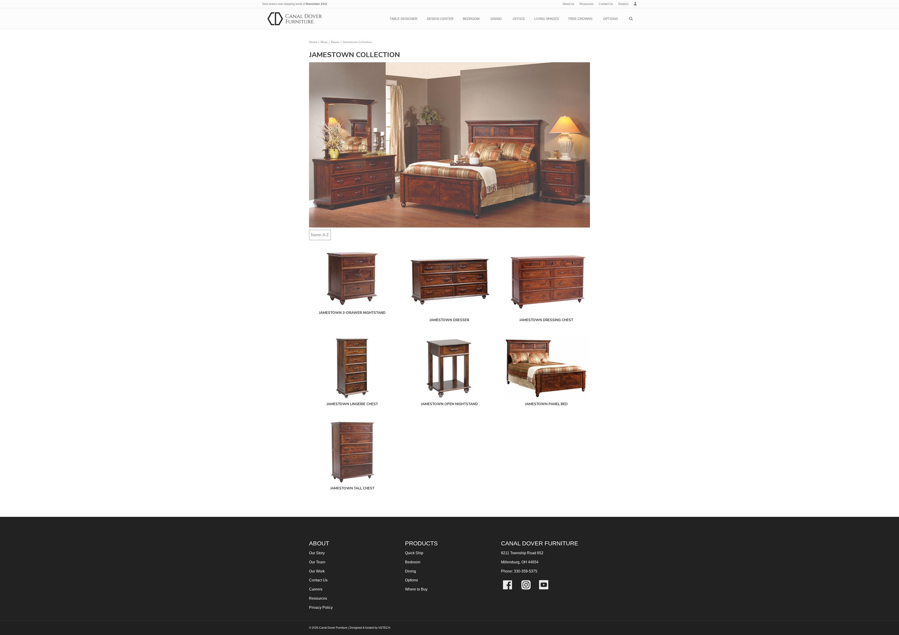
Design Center (440, 19)
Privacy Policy (321, 607)
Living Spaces (546, 19)
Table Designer (403, 19)
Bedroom (471, 19)
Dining (496, 19)
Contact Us (606, 4)
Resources (586, 4)
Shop (324, 42)
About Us (568, 4)
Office (519, 19)
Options (610, 19)
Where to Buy (416, 589)
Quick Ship (414, 553)
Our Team (317, 562)
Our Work (317, 571)
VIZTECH (384, 627)
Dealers (623, 4)
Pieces (335, 42)
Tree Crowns (580, 19)
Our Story (317, 553)
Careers (315, 589)
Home (313, 42)
